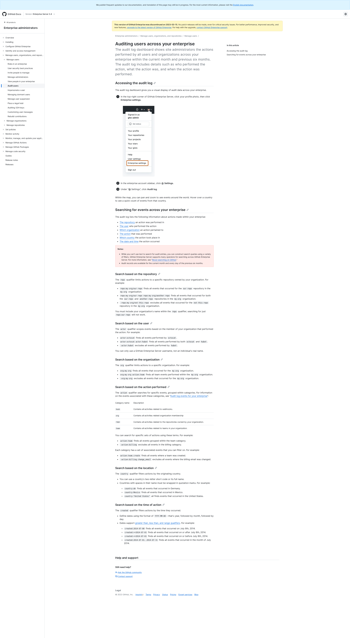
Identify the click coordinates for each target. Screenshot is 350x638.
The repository (127, 222)
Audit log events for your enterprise (188, 396)
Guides (8, 156)
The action (125, 233)
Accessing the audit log (133, 83)
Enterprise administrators (21, 28)
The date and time (129, 241)
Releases (9, 164)
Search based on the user (132, 323)
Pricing (173, 594)
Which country (127, 237)
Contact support (125, 576)
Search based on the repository (136, 274)
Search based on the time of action (138, 504)
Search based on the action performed (140, 387)
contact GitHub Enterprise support (212, 27)
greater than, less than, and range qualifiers (157, 523)
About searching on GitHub (164, 260)
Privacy (156, 594)
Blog (196, 594)
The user (124, 226)
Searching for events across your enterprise (150, 210)
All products (11, 22)
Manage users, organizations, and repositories (161, 36)
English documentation (243, 5)
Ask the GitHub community (130, 572)
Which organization (130, 230)
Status (165, 594)
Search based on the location (134, 468)
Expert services (185, 594)
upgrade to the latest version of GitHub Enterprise (149, 27)
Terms (148, 594)
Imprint (138, 594)
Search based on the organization (137, 359)
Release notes (11, 160)
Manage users (190, 36)
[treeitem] (23, 38)
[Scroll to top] (344, 632)
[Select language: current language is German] (345, 14)
